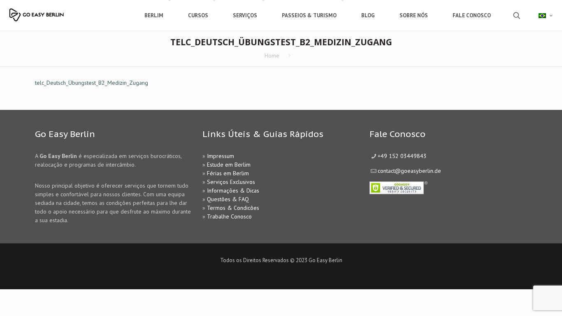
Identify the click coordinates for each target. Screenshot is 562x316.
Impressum (220, 156)
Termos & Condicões (233, 207)
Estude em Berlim (229, 164)
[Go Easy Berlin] (59, 11)
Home (272, 55)
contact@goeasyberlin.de (409, 170)
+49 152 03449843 (402, 156)
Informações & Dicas (233, 190)
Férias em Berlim (228, 173)
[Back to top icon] (522, 299)
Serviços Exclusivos (231, 182)
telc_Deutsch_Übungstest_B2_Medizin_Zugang (91, 82)
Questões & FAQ (228, 199)
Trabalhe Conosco (229, 216)
